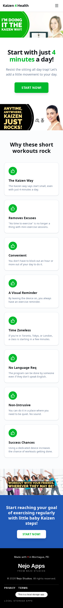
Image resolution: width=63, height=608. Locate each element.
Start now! (31, 88)
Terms (23, 587)
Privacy (9, 587)
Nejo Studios (24, 578)
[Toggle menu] (56, 5)
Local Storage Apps (18, 600)
